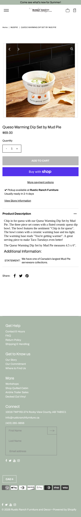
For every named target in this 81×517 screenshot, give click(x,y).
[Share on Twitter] (21, 275)
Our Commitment (15, 364)
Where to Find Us (15, 368)
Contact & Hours (15, 331)
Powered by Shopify (64, 509)
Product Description (16, 213)
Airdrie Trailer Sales (16, 392)
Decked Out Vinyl (15, 396)
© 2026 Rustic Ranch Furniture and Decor (26, 509)
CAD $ (9, 479)
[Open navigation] (6, 10)
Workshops (12, 383)
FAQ (8, 335)
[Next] (18, 49)
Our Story (11, 359)
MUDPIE (14, 27)
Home (5, 27)
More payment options (40, 182)
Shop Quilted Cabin (16, 388)
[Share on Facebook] (15, 275)
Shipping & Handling (17, 344)
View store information (17, 200)
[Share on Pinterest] (27, 275)
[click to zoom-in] (72, 49)
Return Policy (13, 340)
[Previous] (9, 49)
